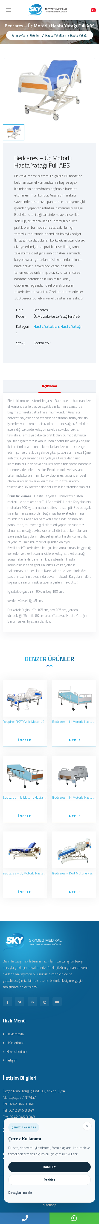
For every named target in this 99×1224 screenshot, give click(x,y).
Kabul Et (49, 1167)
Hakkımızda (15, 1034)
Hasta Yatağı (78, 35)
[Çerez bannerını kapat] (87, 1126)
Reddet (49, 1179)
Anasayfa (18, 35)
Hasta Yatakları (55, 35)
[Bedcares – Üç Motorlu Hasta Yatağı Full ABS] (49, 89)
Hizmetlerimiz (16, 1051)
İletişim (11, 1060)
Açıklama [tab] (49, 386)
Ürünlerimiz (14, 1042)
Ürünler (35, 35)
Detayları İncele (20, 1192)
